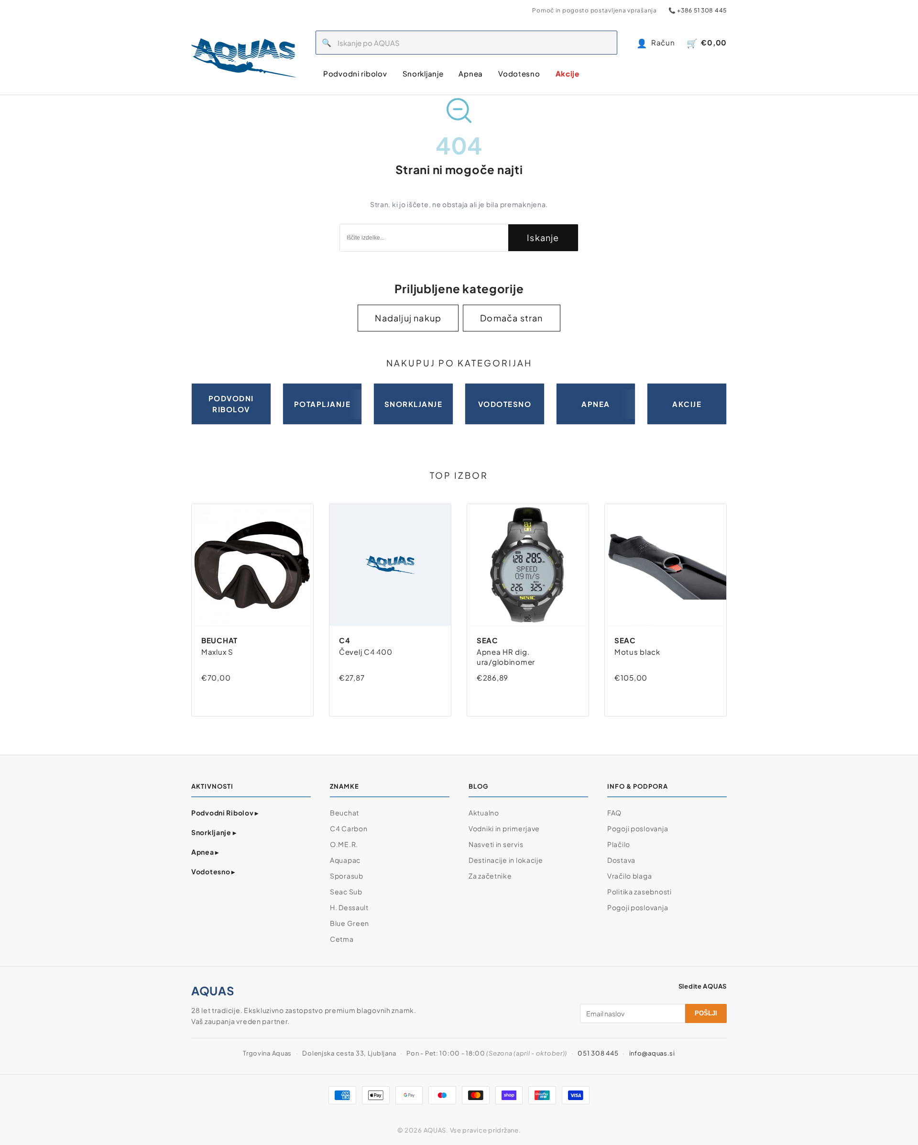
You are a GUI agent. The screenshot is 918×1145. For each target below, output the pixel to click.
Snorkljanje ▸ (213, 832)
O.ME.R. (344, 844)
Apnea (471, 73)
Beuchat (344, 812)
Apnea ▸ (205, 852)
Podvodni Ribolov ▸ (225, 812)
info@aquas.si (652, 1053)
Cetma (342, 939)
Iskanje (543, 237)
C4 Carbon (348, 828)
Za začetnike (490, 875)
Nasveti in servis (496, 844)
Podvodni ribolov (355, 73)
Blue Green (349, 923)
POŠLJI (706, 1013)
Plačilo (618, 844)
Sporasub (346, 875)
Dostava (621, 860)
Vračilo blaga (629, 875)
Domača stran (511, 317)
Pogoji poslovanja (637, 828)
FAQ (614, 812)
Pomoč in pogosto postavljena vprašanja (594, 10)
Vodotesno (519, 73)
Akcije (567, 73)
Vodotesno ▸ (213, 871)
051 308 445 (598, 1053)
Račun (655, 42)
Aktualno (484, 812)
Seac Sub (346, 891)
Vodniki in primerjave (504, 828)
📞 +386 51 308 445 (697, 10)
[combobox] (477, 42)
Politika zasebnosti (639, 891)
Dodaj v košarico (241, 696)
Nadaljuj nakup (408, 317)
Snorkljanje (423, 73)
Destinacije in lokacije (506, 860)
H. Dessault (349, 907)
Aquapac (345, 860)
